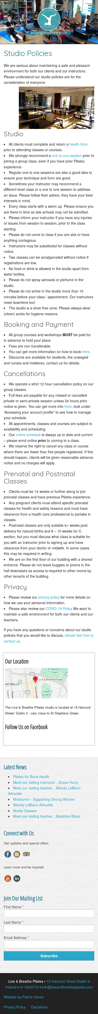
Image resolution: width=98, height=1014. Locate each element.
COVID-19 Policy (59, 608)
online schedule (28, 434)
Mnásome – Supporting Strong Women (44, 799)
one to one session (67, 155)
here (85, 351)
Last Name (13, 922)
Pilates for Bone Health (31, 776)
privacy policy (49, 597)
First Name (14, 907)
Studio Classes (25, 810)
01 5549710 (29, 987)
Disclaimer (39, 1006)
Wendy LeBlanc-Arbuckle (33, 804)
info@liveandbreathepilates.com (67, 987)
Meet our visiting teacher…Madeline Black (46, 816)
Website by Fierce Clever (24, 996)
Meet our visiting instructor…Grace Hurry (45, 782)
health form (79, 144)
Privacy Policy (15, 1006)
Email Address (16, 937)
